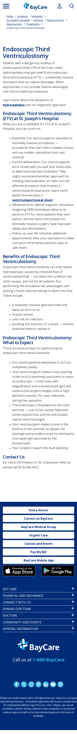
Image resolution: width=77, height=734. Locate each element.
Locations (22, 16)
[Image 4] (57, 570)
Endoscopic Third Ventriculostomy (26, 28)
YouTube (53, 684)
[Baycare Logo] (35, 6)
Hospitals (37, 16)
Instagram (31, 684)
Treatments (32, 24)
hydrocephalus (14, 105)
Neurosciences (55, 20)
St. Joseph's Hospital (18, 20)
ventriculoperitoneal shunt (32, 200)
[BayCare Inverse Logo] (38, 645)
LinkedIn (46, 684)
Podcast (60, 684)
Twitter (24, 684)
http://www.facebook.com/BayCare (17, 684)
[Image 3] (19, 570)
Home (10, 16)
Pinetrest (38, 684)
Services (38, 20)
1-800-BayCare (48, 659)
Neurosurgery (14, 24)
